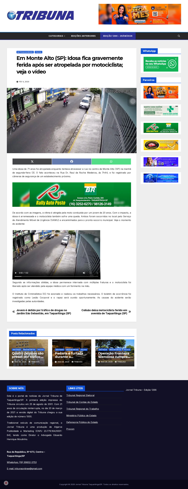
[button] (98, 14)
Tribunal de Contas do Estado (82, 402)
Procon (70, 429)
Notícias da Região (25, 52)
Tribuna (35, 362)
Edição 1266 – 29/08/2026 (118, 36)
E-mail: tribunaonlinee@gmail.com (24, 468)
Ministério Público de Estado (81, 415)
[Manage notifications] (6, 483)
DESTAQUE (17, 350)
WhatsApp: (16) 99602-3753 (22, 462)
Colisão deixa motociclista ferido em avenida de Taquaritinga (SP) (104, 312)
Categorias (56, 36)
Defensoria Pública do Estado (82, 422)
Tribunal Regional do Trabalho (82, 408)
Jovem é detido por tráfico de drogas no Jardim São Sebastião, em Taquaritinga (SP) (43, 312)
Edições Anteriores (83, 36)
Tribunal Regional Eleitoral (80, 395)
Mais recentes (29, 350)
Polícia (38, 52)
